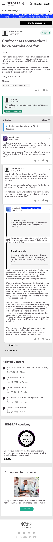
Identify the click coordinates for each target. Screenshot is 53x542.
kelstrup (12, 32)
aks (10, 137)
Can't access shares (16, 377)
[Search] (30, 3)
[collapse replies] (26, 135)
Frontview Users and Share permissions (25, 397)
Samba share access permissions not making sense (27, 367)
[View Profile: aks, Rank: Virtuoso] (5, 138)
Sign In (47, 4)
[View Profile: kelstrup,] (6, 100)
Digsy (22, 372)
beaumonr (24, 402)
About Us (26, 522)
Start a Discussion (36, 23)
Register (38, 4)
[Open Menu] (49, 10)
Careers (26, 526)
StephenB (16, 208)
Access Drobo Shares (16, 407)
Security (26, 527)
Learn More (26, 509)
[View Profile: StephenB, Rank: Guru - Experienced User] (8, 209)
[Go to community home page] (14, 4)
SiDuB (22, 412)
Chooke (24, 392)
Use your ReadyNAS (12, 10)
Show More (13, 345)
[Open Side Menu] (3, 4)
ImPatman (24, 382)
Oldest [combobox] (46, 120)
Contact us (26, 524)
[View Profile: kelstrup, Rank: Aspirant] (5, 33)
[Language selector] (25, 3)
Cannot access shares (17, 387)
